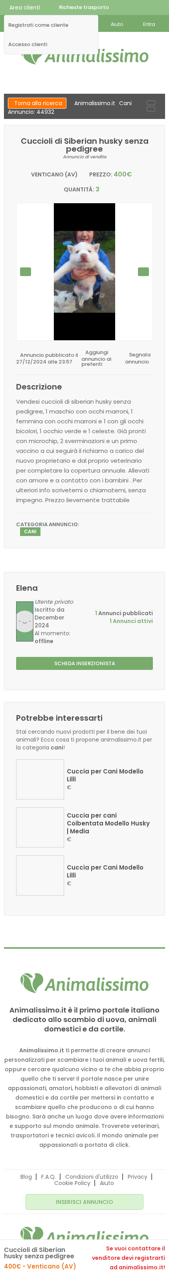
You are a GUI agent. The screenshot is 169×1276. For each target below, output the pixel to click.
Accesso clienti (27, 44)
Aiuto (107, 1183)
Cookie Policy (72, 1183)
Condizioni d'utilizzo (91, 1177)
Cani (125, 103)
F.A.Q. (48, 1177)
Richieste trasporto (84, 7)
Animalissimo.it (94, 103)
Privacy (137, 1177)
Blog (26, 1177)
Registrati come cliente (38, 25)
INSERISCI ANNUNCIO (84, 1202)
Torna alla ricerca (38, 103)
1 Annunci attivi (131, 621)
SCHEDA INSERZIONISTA (84, 663)
